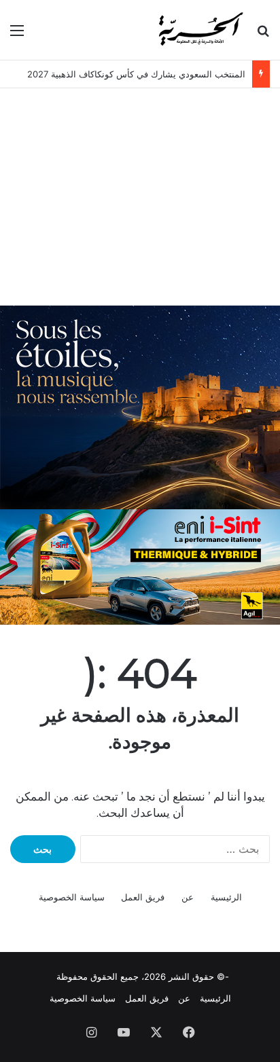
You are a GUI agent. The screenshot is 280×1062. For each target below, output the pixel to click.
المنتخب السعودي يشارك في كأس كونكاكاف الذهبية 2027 (136, 74)
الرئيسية (226, 897)
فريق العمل (142, 897)
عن (187, 897)
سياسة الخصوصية (72, 897)
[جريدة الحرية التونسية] (200, 30)
